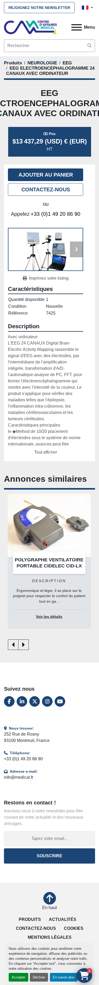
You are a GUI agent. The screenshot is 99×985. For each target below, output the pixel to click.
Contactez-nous (45, 189)
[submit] (89, 45)
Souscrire (49, 856)
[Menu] (76, 27)
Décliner (39, 977)
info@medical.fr (18, 777)
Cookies (73, 928)
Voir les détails (49, 617)
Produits (30, 919)
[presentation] (13, 644)
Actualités (62, 919)
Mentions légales (50, 937)
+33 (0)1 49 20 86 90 (55, 214)
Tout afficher (45, 452)
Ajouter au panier (45, 175)
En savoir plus (64, 977)
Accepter (18, 977)
